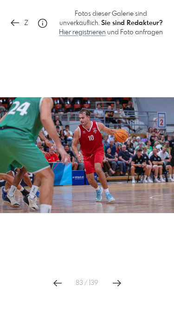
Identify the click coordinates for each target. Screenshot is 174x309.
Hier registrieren (82, 32)
